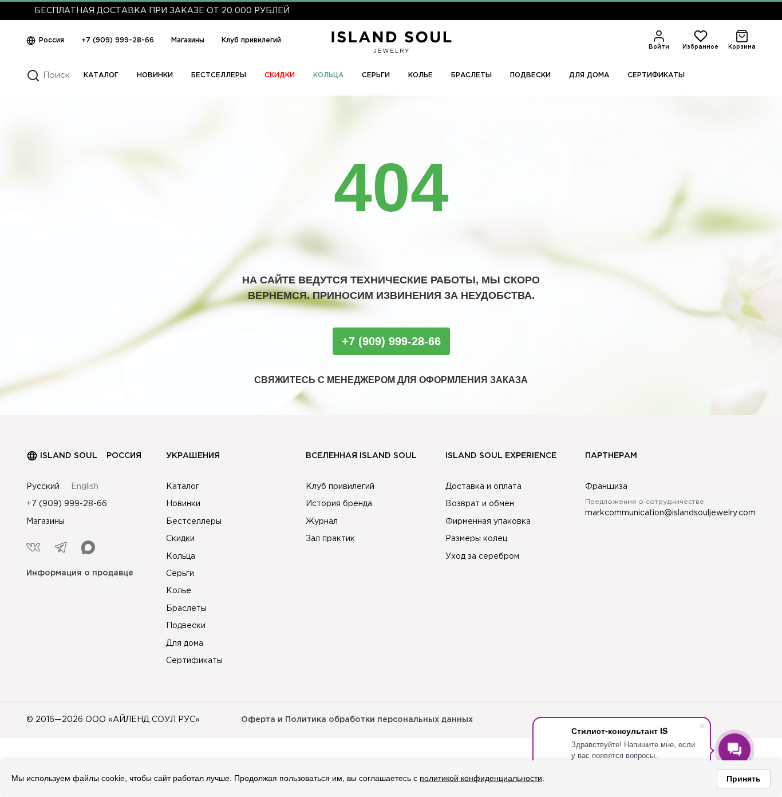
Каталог (101, 75)
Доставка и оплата (483, 486)
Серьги (376, 75)
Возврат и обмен (479, 503)
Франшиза (606, 486)
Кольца (328, 75)
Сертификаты (656, 75)
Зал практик (330, 538)
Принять (743, 778)
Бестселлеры (218, 75)
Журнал (322, 521)
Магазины (187, 40)
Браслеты (471, 75)
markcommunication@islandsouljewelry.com (670, 513)
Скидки (279, 75)
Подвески (530, 75)
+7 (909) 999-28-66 (117, 40)
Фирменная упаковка (488, 521)
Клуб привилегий (251, 40)
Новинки (155, 75)
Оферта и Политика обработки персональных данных (357, 719)
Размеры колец (476, 538)
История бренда (339, 503)
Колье (420, 75)
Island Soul (68, 455)
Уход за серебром (482, 556)
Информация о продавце (79, 573)
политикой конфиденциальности (481, 778)
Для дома (589, 75)
